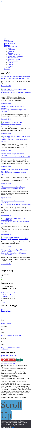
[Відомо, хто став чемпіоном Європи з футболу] (15, 76)
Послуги (10, 53)
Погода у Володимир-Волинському (11, 335)
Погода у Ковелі (6, 323)
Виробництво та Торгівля (15, 56)
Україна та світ (8, 41)
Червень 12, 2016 (6, 166)
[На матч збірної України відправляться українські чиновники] (15, 91)
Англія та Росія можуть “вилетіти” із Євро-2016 (15, 157)
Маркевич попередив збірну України (12, 188)
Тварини (10, 62)
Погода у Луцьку (6, 311)
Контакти (7, 69)
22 (12, 296)
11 (4, 294)
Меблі (9, 67)
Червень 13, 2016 (6, 133)
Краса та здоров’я (9, 43)
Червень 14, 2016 (6, 119)
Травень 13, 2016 (6, 246)
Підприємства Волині (11, 46)
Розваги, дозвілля (13, 57)
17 (1, 296)
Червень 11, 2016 (6, 183)
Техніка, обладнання (14, 54)
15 (12, 294)
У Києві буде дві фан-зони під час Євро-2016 (14, 239)
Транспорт (11, 51)
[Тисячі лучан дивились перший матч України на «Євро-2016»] (15, 138)
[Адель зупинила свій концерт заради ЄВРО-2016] (15, 202)
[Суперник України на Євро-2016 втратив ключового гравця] (15, 251)
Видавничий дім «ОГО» (9, 364)
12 (6, 294)
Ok (13, 427)
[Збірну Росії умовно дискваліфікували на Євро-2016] (15, 108)
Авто (9, 48)
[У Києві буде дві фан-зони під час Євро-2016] (15, 237)
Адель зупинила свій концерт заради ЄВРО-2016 (15, 204)
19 (6, 296)
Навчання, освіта (13, 61)
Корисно (7, 45)
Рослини (10, 64)
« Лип (3, 302)
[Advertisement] (16, 20)
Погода (3, 309)
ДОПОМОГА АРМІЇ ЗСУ (8, 356)
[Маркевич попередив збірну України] (13, 187)
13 (8, 294)
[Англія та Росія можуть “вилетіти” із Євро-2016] (15, 155)
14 (10, 294)
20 (8, 296)
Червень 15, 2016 (6, 103)
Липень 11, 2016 (6, 86)
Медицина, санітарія (14, 59)
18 (4, 296)
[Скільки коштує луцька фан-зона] (11, 122)
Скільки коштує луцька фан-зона (11, 124)
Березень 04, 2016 (6, 264)
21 (10, 296)
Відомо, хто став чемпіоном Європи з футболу (15, 78)
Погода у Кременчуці (7, 347)
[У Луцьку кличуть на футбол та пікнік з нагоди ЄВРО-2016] (15, 220)
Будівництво (11, 49)
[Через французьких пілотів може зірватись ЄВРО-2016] (15, 171)
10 (1, 294)
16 (14, 294)
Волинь (6, 40)
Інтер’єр (10, 66)
